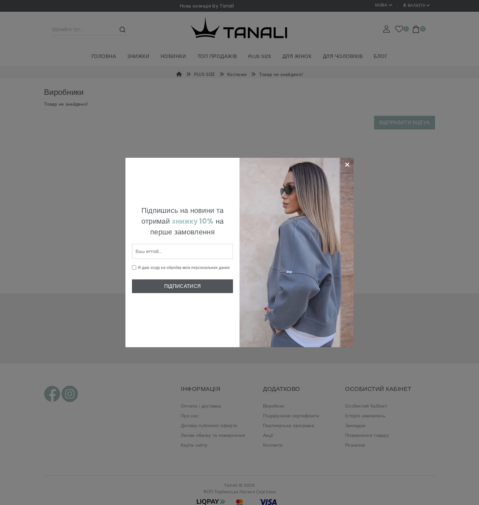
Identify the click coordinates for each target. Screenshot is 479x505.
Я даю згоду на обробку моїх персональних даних (184, 267)
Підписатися (182, 286)
